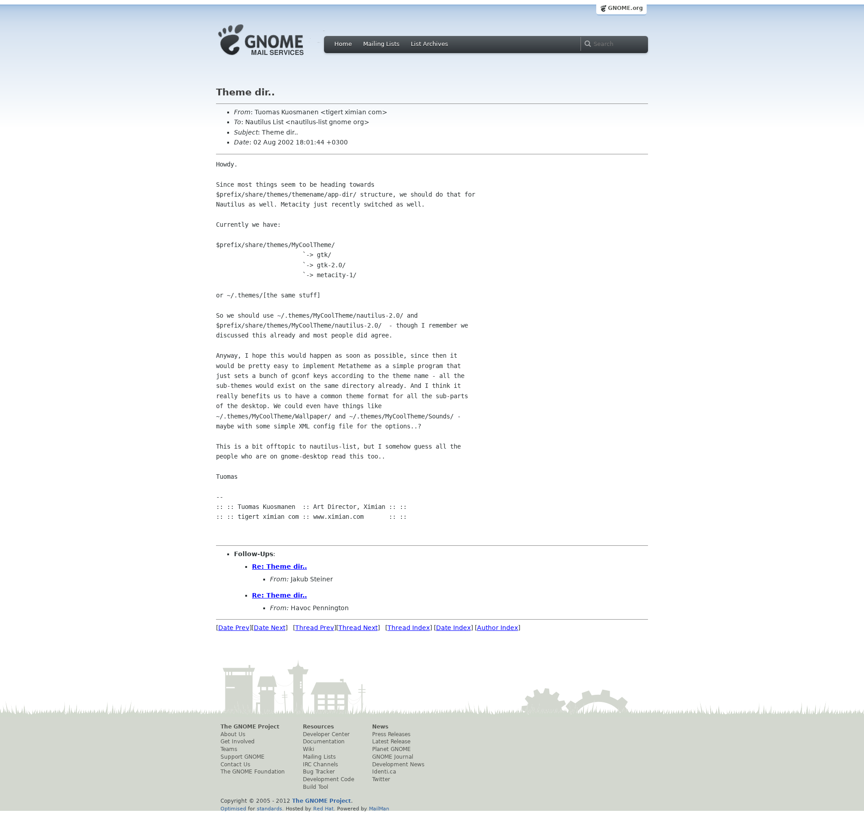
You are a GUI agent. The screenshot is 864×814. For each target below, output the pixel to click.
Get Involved (237, 741)
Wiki (308, 749)
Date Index (453, 627)
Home (343, 43)
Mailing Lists (381, 43)
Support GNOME (242, 757)
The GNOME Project (249, 727)
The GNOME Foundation (252, 772)
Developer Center (326, 734)
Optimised (233, 808)
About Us (232, 734)
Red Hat (323, 808)
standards (269, 808)
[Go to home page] (274, 57)
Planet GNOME (391, 749)
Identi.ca (384, 772)
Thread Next (358, 627)
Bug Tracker (319, 772)
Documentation (324, 741)
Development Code (328, 779)
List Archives (429, 43)
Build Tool (315, 787)
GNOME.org (625, 8)
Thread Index (408, 627)
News (380, 727)
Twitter (381, 779)
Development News (398, 764)
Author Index (497, 627)
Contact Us (235, 764)
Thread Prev (314, 627)
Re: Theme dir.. (279, 566)
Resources (318, 727)
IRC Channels (320, 764)
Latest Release (391, 741)
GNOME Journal (392, 757)
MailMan (379, 808)
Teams (228, 749)
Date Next (269, 627)
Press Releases (391, 734)
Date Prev (233, 627)
